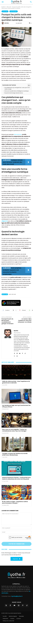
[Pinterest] (22, 353)
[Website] (17, 355)
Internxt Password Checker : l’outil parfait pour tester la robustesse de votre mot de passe (16, 478)
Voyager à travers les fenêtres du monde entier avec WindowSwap (14, 454)
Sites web (9, 7)
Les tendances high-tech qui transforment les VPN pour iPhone (16, 406)
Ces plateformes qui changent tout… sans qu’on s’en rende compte (17, 88)
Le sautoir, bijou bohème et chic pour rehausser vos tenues (24, 320)
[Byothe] (3, 23)
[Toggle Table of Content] (28, 85)
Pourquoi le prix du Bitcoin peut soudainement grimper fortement (7, 321)
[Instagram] (17, 353)
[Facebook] (14, 353)
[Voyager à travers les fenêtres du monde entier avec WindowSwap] (16, 444)
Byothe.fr (4, 7)
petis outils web (12, 294)
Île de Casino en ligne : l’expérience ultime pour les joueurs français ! (15, 502)
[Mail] (19, 353)
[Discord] (14, 605)
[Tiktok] (27, 605)
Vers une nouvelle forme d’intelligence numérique (17, 91)
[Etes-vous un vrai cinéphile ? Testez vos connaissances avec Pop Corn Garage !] (16, 420)
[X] (14, 355)
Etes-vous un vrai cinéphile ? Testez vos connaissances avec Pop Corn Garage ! (14, 430)
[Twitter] (6, 605)
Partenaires (13, 11)
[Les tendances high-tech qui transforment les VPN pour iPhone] (16, 396)
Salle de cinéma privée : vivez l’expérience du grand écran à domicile (16, 382)
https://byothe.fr (17, 332)
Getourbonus (18, 134)
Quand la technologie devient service (14, 93)
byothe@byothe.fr (17, 596)
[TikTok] (25, 353)
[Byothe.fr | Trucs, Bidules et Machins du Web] (16, 2)
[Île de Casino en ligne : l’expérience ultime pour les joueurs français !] (16, 492)
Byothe (7, 23)
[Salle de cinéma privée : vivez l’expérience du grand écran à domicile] (16, 372)
